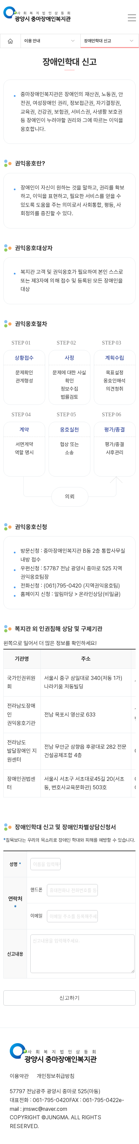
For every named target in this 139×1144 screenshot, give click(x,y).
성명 (15, 864)
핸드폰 (38, 889)
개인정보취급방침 (56, 1076)
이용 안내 (32, 40)
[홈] (10, 41)
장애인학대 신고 (97, 40)
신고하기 (69, 997)
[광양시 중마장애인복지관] (37, 17)
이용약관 (19, 1076)
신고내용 (15, 953)
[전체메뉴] (132, 18)
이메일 (38, 915)
